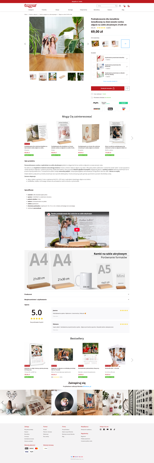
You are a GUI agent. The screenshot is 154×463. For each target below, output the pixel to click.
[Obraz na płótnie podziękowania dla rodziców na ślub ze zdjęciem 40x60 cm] (117, 132)
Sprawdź (123, 103)
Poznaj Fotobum (65, 429)
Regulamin (83, 436)
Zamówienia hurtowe (29, 438)
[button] (131, 138)
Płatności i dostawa (47, 432)
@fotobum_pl (87, 386)
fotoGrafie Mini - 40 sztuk (112, 368)
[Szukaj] (116, 6)
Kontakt (45, 429)
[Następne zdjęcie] (86, 44)
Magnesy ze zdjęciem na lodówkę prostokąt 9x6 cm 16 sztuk (63, 369)
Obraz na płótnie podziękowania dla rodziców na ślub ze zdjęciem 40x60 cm (115, 147)
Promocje (26, 436)
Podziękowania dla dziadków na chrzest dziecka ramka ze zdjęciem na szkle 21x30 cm (62, 147)
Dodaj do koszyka (106, 88)
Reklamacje (45, 434)
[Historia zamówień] (120, 6)
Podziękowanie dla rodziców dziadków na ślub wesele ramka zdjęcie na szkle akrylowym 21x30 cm (35, 147)
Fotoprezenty (83, 10)
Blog (123, 10)
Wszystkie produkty (28, 429)
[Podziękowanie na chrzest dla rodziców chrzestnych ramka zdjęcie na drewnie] (90, 132)
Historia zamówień (28, 441)
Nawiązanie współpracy (86, 429)
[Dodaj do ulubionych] (127, 88)
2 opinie (108, 28)
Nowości (110, 10)
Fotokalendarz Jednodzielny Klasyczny (88, 368)
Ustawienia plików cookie (86, 441)
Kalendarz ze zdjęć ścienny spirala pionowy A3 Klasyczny (36, 369)
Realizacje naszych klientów (68, 434)
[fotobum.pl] (30, 6)
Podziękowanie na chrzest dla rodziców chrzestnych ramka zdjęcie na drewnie (89, 147)
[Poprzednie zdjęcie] (26, 44)
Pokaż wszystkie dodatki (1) (110, 81)
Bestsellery (97, 10)
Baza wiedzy (46, 436)
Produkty (44, 10)
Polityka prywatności (85, 438)
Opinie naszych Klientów (67, 432)
